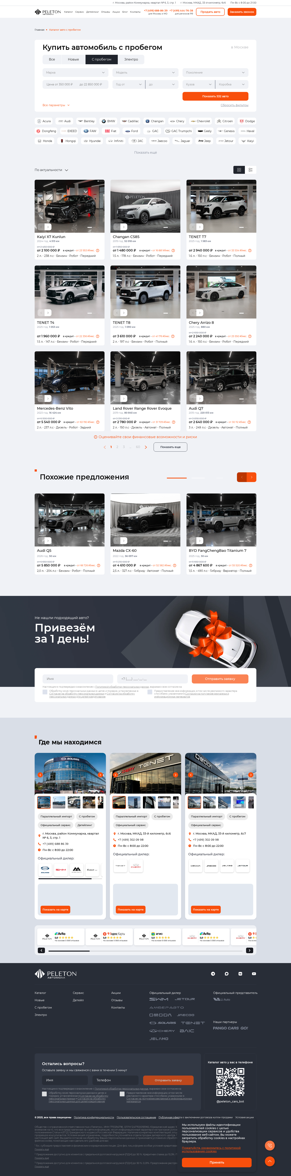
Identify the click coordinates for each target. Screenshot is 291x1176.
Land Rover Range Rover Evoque (142, 408)
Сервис (79, 11)
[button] (97, 250)
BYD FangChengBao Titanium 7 (217, 550)
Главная (39, 29)
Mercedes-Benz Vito (55, 408)
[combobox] (75, 72)
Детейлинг (92, 11)
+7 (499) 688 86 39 (55, 844)
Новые (40, 1000)
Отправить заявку (220, 679)
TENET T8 (121, 322)
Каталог (68, 11)
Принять (217, 1162)
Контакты (135, 11)
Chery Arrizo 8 (201, 322)
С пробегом (43, 1007)
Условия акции (244, 1117)
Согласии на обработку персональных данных (76, 693)
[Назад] (41, 950)
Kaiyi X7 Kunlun (51, 237)
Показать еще (170, 447)
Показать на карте (55, 909)
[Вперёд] (249, 950)
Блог (125, 11)
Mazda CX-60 (125, 550)
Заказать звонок (242, 12)
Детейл (78, 1000)
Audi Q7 (196, 408)
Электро (41, 1015)
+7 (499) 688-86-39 (155, 10)
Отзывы (105, 11)
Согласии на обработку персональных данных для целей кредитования (92, 695)
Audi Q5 (44, 550)
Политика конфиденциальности (94, 1117)
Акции (116, 11)
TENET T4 (45, 322)
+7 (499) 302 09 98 (131, 839)
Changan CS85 (126, 237)
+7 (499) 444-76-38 (181, 10)
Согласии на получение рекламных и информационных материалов (191, 695)
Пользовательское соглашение (136, 1117)
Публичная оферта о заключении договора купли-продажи (196, 1117)
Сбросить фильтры (234, 105)
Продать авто (210, 12)
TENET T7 (197, 237)
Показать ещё (145, 152)
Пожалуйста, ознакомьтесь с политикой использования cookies (211, 1149)
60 (138, 447)
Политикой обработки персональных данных (122, 686)
